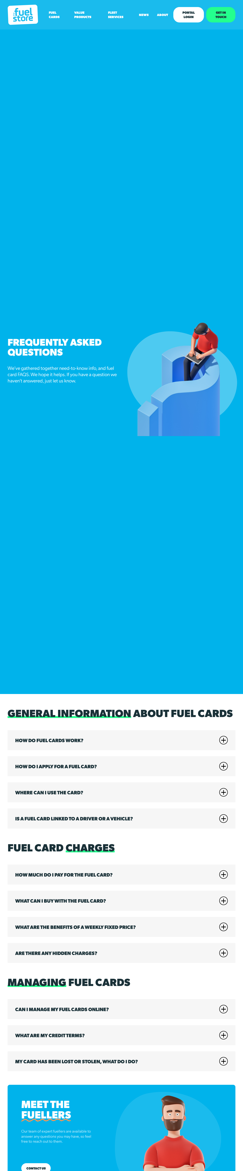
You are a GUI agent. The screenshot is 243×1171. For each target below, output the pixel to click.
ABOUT (162, 15)
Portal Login (188, 14)
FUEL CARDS (54, 14)
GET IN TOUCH (220, 14)
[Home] (23, 15)
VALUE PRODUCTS (82, 14)
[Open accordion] (223, 740)
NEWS (144, 15)
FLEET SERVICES (115, 14)
